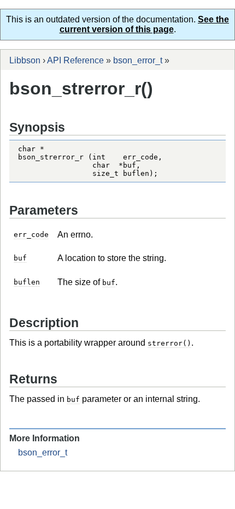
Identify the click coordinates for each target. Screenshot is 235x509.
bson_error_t (137, 60)
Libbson (24, 60)
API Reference (75, 60)
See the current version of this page (145, 24)
